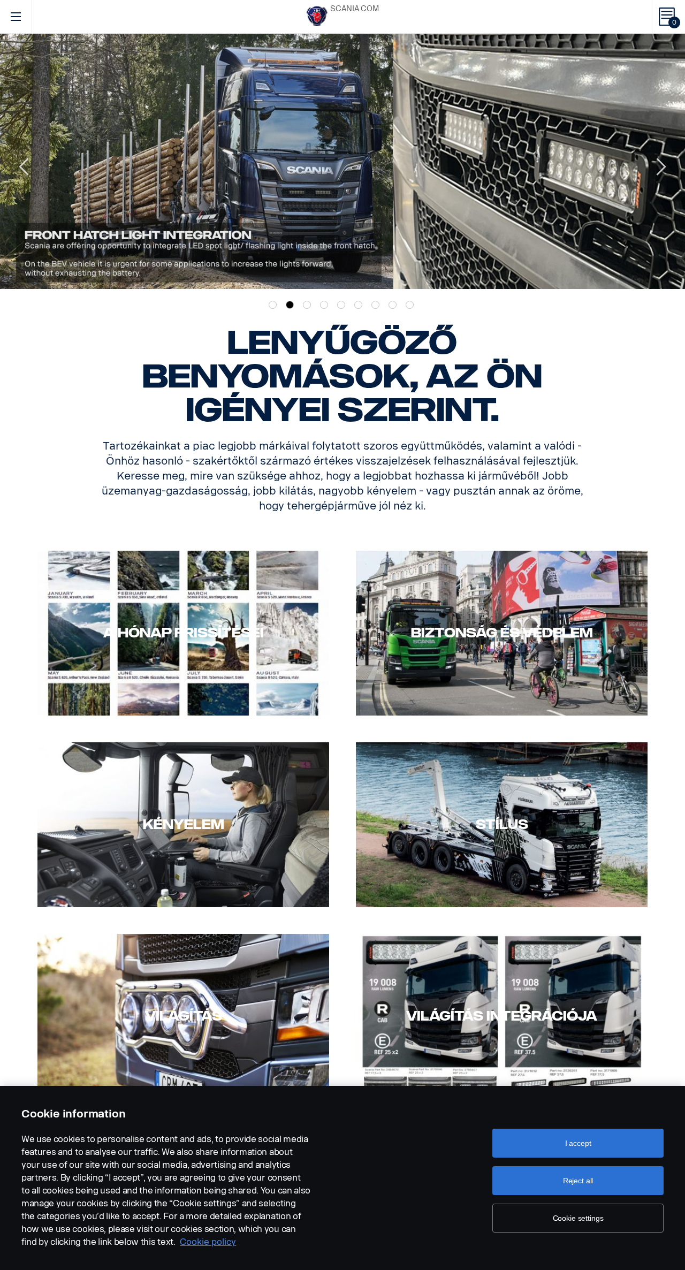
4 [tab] (324, 305)
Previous (24, 161)
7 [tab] (375, 305)
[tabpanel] (342, 161)
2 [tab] (290, 305)
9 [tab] (410, 305)
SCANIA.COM (354, 8)
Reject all (578, 1180)
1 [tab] (273, 305)
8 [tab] (393, 305)
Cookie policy (208, 1242)
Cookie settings (578, 1218)
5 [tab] (341, 305)
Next (661, 161)
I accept (578, 1143)
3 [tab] (307, 305)
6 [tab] (358, 305)
